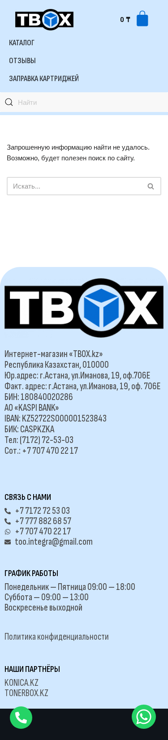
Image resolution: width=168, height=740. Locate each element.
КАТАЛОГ (21, 42)
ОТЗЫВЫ (22, 60)
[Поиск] (151, 186)
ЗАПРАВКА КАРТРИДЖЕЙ (44, 78)
